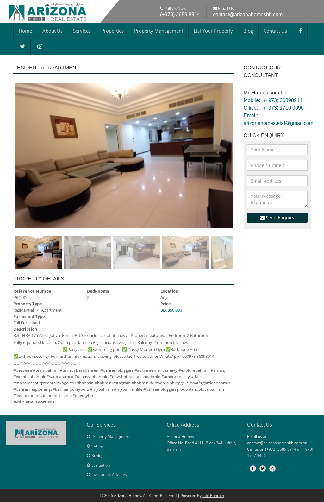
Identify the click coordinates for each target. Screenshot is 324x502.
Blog (248, 31)
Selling (97, 446)
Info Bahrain (213, 495)
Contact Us (275, 31)
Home (25, 31)
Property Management (158, 31)
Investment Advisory (109, 474)
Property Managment (110, 436)
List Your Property (213, 31)
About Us (52, 31)
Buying (97, 455)
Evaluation (100, 465)
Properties (112, 31)
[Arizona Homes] (47, 10)
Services (82, 31)
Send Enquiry (279, 218)
